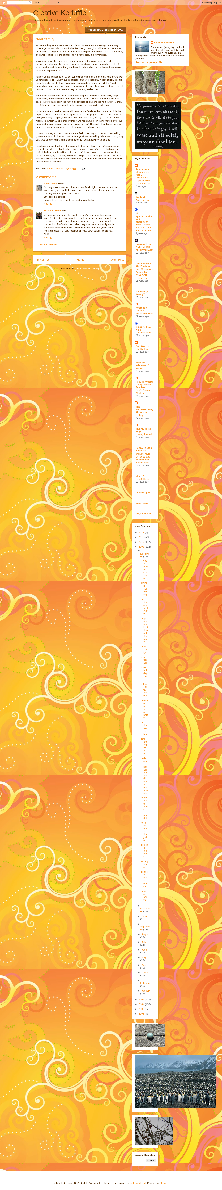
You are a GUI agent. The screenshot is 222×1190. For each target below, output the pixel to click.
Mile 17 (140, 476)
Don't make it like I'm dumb (143, 265)
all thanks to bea (144, 728)
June (144, 949)
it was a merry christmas (144, 569)
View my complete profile (148, 62)
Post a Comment (48, 244)
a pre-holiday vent (144, 673)
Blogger (163, 1183)
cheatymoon (50, 183)
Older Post (117, 259)
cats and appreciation (144, 746)
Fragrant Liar (143, 244)
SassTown (142, 502)
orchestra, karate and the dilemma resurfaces (144, 775)
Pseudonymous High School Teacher (144, 384)
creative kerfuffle (164, 42)
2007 (142, 1004)
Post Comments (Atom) (87, 268)
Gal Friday (142, 291)
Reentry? (140, 294)
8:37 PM (48, 204)
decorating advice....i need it (144, 807)
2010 (142, 542)
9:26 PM (48, 238)
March (145, 972)
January (146, 990)
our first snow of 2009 (144, 606)
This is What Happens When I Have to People (144, 180)
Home (80, 259)
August (145, 934)
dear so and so (144, 895)
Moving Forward (144, 434)
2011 (141, 537)
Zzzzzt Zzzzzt (143, 200)
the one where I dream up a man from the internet (144, 227)
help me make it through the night (144, 630)
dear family (144, 649)
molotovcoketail (138, 1183)
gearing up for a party (144, 709)
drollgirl (140, 197)
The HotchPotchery (144, 408)
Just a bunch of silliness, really (143, 172)
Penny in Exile (144, 447)
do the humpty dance (144, 879)
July (144, 941)
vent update (144, 660)
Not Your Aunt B (52, 210)
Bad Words (142, 346)
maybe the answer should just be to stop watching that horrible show (143, 456)
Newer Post (43, 259)
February (145, 983)
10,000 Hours (142, 479)
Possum (140, 362)
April (144, 964)
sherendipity (143, 492)
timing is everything (144, 588)
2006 (142, 1009)
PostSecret (142, 307)
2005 (142, 1013)
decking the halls (144, 850)
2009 (142, 546)
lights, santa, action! (144, 689)
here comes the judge (144, 831)
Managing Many (144, 332)
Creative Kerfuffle (59, 13)
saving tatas (144, 864)
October (146, 916)
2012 (142, 532)
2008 (142, 999)
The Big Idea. (142, 349)
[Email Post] (83, 168)
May (144, 957)
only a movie (143, 513)
